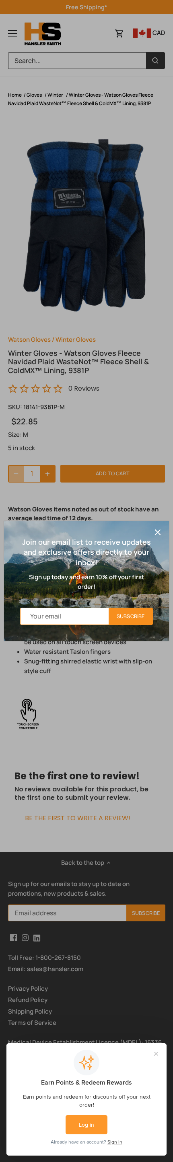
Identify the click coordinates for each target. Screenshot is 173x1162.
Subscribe (130, 616)
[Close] (158, 532)
